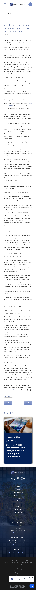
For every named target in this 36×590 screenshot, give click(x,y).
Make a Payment (17, 515)
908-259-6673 (18, 479)
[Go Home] (4, 13)
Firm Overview (18, 492)
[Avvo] (18, 553)
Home (18, 489)
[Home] (17, 4)
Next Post (28, 403)
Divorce (18, 498)
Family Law (18, 495)
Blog (18, 506)
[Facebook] (10, 553)
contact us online (10, 390)
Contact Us (18, 512)
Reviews (18, 509)
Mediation (8, 396)
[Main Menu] (5, 4)
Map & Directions (18, 533)
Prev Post (8, 403)
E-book (18, 504)
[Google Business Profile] (14, 553)
